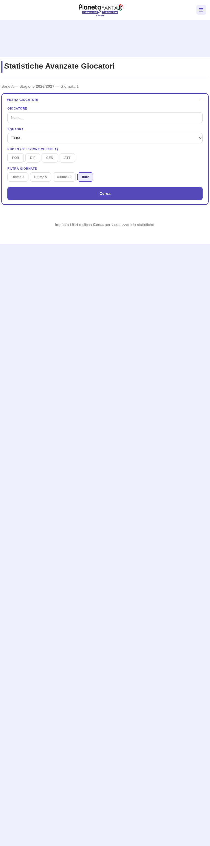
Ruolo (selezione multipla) (32, 149)
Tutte (85, 177)
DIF (32, 158)
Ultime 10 (64, 177)
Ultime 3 (17, 177)
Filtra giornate (22, 168)
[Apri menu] (201, 10)
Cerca (105, 193)
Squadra (15, 129)
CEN (49, 158)
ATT (67, 158)
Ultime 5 (40, 177)
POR (15, 158)
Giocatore (17, 108)
